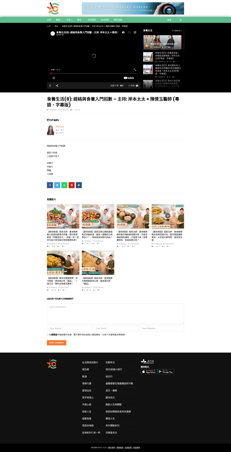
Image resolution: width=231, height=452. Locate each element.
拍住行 (109, 376)
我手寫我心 (88, 397)
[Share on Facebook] (50, 185)
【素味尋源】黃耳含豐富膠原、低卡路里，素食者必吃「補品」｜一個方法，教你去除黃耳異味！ (62, 281)
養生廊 (85, 369)
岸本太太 (60, 126)
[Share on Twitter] (57, 185)
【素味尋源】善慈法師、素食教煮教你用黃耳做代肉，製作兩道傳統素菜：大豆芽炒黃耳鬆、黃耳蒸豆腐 (167, 236)
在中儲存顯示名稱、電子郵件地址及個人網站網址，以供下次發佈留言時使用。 (88, 334)
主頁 (49, 19)
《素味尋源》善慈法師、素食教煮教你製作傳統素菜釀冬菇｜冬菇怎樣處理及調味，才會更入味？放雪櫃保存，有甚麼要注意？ (132, 236)
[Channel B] (53, 8)
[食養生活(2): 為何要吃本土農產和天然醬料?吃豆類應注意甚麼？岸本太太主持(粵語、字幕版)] (148, 69)
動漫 (84, 376)
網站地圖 (118, 19)
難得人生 (110, 418)
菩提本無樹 (88, 425)
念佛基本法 (111, 432)
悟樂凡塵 (86, 383)
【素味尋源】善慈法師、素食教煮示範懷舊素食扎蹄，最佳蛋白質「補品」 (97, 281)
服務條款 (120, 447)
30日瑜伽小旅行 (114, 369)
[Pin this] (72, 185)
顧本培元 (110, 397)
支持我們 (105, 19)
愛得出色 (86, 390)
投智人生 (86, 411)
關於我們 (111, 447)
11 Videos (176, 30)
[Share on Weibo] (79, 185)
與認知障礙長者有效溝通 (118, 411)
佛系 (79, 19)
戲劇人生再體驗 (114, 404)
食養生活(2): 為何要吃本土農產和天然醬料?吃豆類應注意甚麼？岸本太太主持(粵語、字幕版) (168, 69)
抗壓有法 (110, 362)
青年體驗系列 (112, 425)
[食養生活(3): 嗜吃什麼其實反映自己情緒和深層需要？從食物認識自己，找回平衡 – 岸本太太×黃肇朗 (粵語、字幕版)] (148, 85)
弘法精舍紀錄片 (90, 362)
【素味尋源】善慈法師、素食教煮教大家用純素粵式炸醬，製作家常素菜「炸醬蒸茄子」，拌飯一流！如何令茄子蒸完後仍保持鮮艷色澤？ (63, 236)
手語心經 (86, 404)
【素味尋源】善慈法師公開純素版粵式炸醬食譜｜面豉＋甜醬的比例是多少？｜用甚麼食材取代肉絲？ (97, 234)
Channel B (161, 62)
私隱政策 (128, 447)
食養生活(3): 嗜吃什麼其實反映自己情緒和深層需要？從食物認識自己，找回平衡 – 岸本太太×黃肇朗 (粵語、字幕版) (167, 86)
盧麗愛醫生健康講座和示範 (119, 383)
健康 (58, 19)
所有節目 (92, 19)
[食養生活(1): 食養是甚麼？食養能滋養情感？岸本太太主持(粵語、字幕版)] (148, 57)
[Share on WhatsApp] (64, 185)
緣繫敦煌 (86, 418)
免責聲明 (136, 447)
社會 (69, 19)
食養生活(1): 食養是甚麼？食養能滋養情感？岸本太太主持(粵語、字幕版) (167, 55)
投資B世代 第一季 (91, 432)
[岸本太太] (50, 129)
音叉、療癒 (111, 390)
